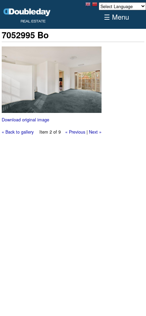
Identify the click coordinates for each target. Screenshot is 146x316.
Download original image (25, 119)
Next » (95, 132)
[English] (88, 6)
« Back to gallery (18, 132)
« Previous (75, 132)
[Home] (27, 15)
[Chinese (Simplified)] (94, 6)
